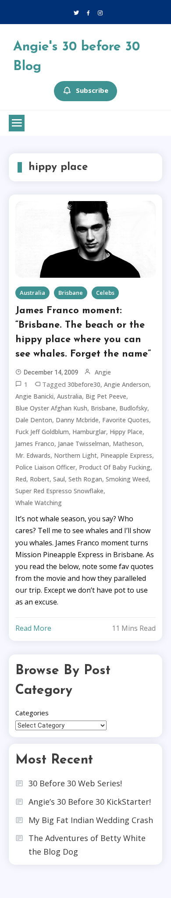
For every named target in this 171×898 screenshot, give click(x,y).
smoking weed (127, 479)
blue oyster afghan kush (51, 408)
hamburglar (89, 432)
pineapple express (126, 455)
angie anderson (126, 384)
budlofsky (133, 408)
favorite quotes (125, 420)
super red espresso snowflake (59, 491)
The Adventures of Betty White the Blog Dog (87, 845)
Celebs (105, 293)
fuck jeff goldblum (42, 432)
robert (40, 479)
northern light (75, 455)
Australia (32, 293)
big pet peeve (106, 396)
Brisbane (70, 293)
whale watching (38, 502)
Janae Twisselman (83, 443)
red (20, 479)
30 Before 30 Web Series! (75, 783)
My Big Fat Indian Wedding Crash (90, 820)
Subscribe (92, 90)
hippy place (126, 432)
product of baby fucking (114, 467)
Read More (33, 628)
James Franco (34, 443)
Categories (32, 712)
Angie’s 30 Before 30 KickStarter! (89, 801)
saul (59, 479)
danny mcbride (77, 420)
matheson (127, 443)
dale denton (33, 420)
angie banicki (34, 396)
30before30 (84, 384)
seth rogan (85, 479)
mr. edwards (32, 455)
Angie (103, 372)
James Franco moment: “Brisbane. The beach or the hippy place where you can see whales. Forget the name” (83, 332)
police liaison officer (45, 467)
